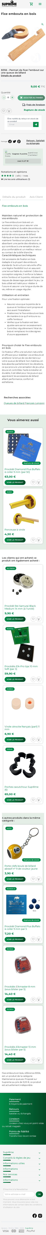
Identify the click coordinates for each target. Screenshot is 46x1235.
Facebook (34, 1215)
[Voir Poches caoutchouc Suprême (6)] (23, 775)
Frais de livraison (35, 105)
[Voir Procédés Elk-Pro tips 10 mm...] (23, 654)
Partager (10, 141)
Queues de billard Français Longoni (24, 403)
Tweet (14, 141)
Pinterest (19, 141)
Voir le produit (15, 482)
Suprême (8, 1152)
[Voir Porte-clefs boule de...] (23, 854)
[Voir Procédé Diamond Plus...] (23, 457)
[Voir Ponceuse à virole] (23, 516)
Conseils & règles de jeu (16, 1157)
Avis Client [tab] (36, 196)
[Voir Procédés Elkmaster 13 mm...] (23, 1035)
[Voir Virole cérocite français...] (23, 714)
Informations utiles (14, 1163)
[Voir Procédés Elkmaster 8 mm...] (23, 974)
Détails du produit (11, 76)
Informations (10, 1169)
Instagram (40, 1215)
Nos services (10, 1174)
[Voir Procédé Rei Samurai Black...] (23, 594)
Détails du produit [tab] (14, 196)
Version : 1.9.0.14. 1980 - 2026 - (17, 1228)
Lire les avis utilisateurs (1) (15, 179)
